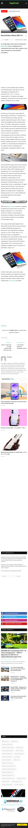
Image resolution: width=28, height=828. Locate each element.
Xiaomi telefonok (7, 784)
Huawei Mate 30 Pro (7, 750)
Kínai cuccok (19, 750)
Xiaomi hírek (5, 781)
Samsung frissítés (7, 763)
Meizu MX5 (4, 46)
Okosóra (17, 756)
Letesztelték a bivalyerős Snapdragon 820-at (22, 346)
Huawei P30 (19, 747)
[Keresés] (26, 3)
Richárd (6, 39)
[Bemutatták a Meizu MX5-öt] (14, 24)
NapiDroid (14, 3)
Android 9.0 (5, 741)
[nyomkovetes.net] (13, 813)
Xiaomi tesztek (19, 784)
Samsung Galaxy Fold (8, 778)
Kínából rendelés (7, 753)
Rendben (22, 824)
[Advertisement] (14, 70)
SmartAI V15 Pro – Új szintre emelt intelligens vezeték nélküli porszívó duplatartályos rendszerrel (18, 679)
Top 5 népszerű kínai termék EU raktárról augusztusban (18, 697)
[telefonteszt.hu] (13, 804)
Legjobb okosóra (7, 756)
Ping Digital (12, 280)
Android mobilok (19, 39)
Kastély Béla (8, 659)
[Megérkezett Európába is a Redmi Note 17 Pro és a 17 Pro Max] (14, 441)
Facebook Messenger (7, 747)
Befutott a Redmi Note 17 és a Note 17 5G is (13, 428)
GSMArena (4, 326)
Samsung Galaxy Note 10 (9, 769)
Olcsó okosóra (6, 759)
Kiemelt (25, 39)
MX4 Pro (10, 206)
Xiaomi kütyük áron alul (14, 11)
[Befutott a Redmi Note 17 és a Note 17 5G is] (14, 417)
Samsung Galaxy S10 (7, 775)
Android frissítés (7, 744)
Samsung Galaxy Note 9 (8, 766)
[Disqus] (14, 483)
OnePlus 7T (17, 759)
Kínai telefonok (19, 753)
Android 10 (14, 741)
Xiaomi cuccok (21, 778)
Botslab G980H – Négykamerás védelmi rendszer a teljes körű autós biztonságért (18, 689)
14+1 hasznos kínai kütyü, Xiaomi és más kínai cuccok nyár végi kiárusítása (17, 669)
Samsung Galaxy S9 (7, 772)
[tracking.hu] (13, 796)
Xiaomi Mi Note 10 (16, 781)
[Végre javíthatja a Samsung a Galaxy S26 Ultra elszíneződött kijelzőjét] (14, 391)
